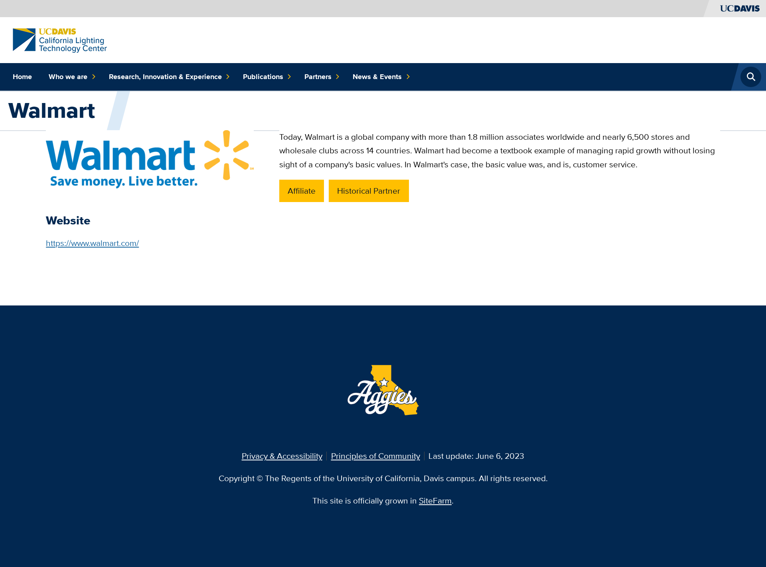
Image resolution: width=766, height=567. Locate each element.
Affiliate (302, 190)
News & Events (377, 76)
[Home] (60, 40)
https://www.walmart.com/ (92, 243)
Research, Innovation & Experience (165, 76)
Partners (318, 76)
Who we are (68, 76)
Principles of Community (375, 456)
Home (22, 76)
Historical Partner (368, 190)
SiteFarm (435, 500)
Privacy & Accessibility (282, 456)
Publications (263, 76)
